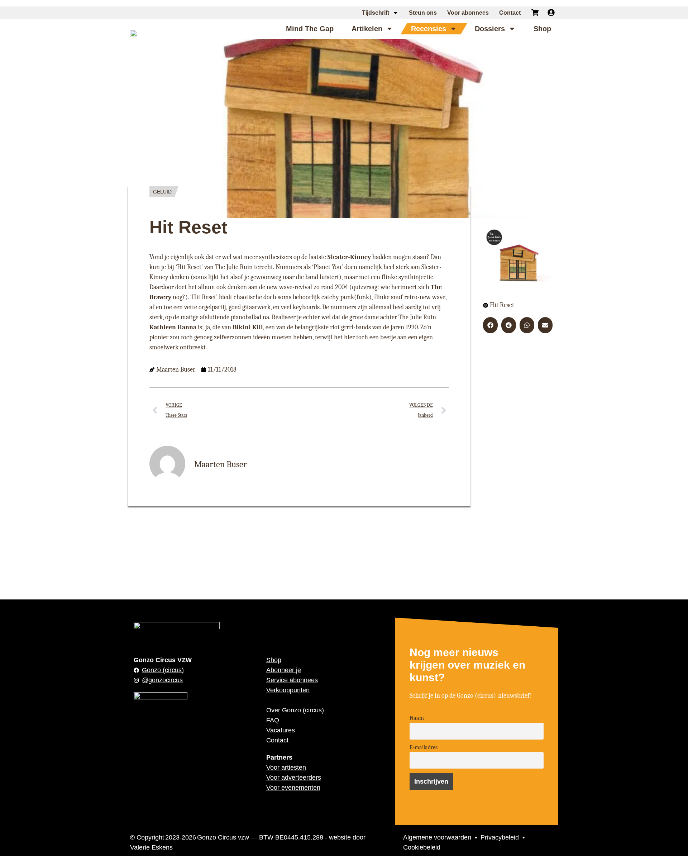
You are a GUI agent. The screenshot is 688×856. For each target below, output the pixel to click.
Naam (417, 717)
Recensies (428, 29)
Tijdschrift (375, 13)
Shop (542, 29)
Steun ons (423, 13)
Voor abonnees (468, 13)
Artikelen (367, 29)
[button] (490, 325)
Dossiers (490, 29)
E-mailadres (424, 747)
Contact (510, 13)
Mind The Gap (310, 29)
